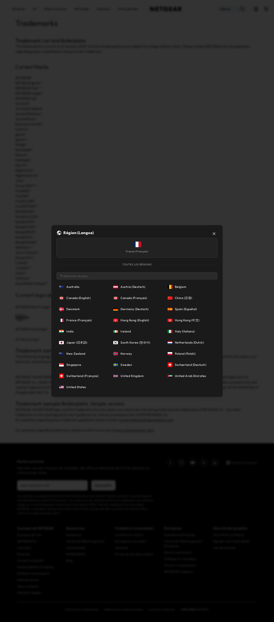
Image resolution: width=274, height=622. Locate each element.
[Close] (214, 233)
